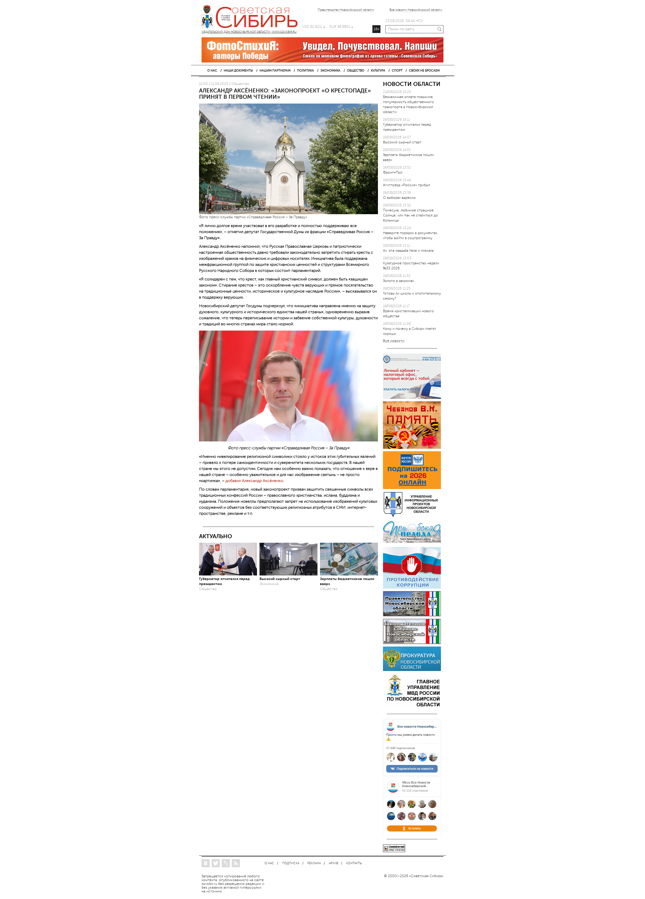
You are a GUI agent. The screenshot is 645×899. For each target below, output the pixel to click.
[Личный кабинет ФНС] (412, 398)
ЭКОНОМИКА (330, 70)
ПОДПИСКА (290, 863)
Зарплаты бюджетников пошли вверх (347, 581)
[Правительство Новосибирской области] (412, 615)
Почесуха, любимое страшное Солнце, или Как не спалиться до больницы (410, 215)
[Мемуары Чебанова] (412, 448)
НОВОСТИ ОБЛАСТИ (411, 84)
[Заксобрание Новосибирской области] (412, 643)
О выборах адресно (399, 198)
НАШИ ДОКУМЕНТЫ (238, 70)
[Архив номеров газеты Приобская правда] (412, 543)
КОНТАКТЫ (354, 863)
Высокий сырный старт (280, 579)
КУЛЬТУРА (378, 70)
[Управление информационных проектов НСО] (412, 516)
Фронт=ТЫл (392, 172)
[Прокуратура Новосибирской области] (412, 670)
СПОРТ (397, 70)
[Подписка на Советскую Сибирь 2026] (412, 488)
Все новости (393, 341)
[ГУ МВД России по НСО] (412, 706)
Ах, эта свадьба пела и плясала (408, 250)
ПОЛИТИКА (305, 70)
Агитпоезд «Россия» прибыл (406, 185)
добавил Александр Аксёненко (254, 480)
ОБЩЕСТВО (355, 70)
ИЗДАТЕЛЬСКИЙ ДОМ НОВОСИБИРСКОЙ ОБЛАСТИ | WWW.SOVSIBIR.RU (252, 17)
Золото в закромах (398, 281)
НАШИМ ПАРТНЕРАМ (275, 70)
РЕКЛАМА (314, 863)
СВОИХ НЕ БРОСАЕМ (424, 70)
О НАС (212, 70)
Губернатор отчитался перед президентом (224, 581)
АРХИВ (333, 863)
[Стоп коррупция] (412, 587)
